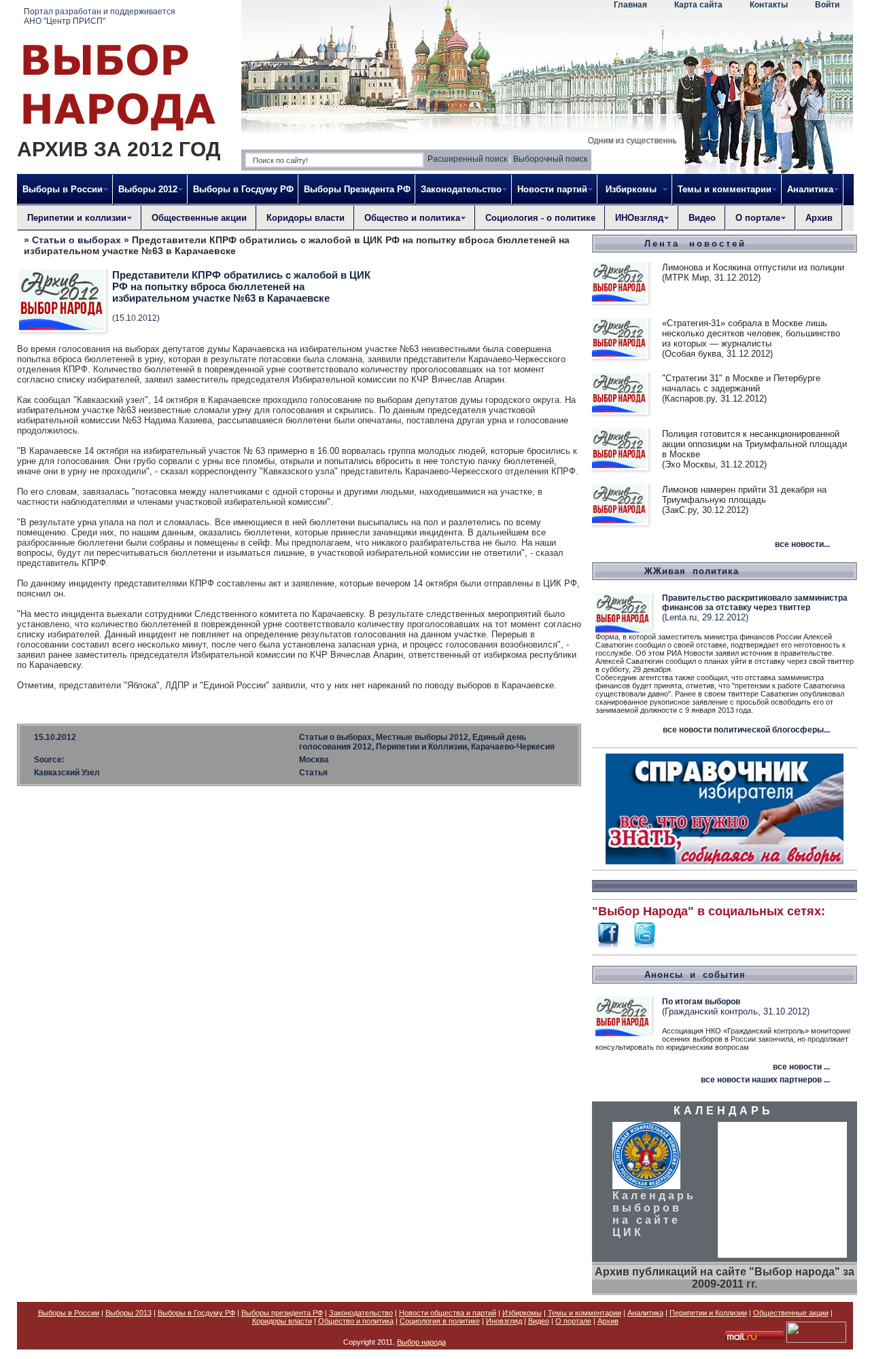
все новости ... (801, 1067)
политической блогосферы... (772, 730)
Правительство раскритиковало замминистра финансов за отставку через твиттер (755, 602)
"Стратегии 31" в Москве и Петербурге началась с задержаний (741, 383)
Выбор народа (421, 1342)
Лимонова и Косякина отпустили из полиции (753, 267)
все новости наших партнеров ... (765, 1079)
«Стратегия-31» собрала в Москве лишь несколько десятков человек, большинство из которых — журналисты (751, 333)
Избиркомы (522, 1313)
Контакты (769, 5)
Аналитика (645, 1313)
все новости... (802, 544)
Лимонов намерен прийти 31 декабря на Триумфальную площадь (744, 494)
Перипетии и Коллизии (708, 1313)
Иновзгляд (504, 1321)
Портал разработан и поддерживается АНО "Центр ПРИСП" (99, 16)
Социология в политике (440, 1321)
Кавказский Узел (67, 772)
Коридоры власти (305, 218)
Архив (819, 218)
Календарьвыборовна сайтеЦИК (654, 1214)
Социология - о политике (540, 218)
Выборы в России (68, 1313)
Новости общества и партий (447, 1313)
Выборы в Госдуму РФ (243, 189)
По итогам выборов (701, 1001)
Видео (702, 218)
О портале (573, 1321)
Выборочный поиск (550, 159)
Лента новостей (695, 244)
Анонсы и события (695, 975)
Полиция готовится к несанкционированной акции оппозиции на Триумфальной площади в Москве (754, 444)
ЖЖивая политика (691, 571)
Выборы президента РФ (282, 1313)
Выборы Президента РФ (357, 189)
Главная (630, 5)
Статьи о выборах (76, 239)
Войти (827, 5)
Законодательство (361, 1313)
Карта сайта (698, 5)
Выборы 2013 (128, 1313)
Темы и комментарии (584, 1313)
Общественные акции (199, 218)
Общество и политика (356, 1321)
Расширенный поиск (467, 159)
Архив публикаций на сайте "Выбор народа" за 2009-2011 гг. (724, 1278)
